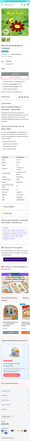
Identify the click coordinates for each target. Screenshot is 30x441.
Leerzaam (12, 235)
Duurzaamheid (6, 233)
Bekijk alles (26, 298)
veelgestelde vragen (17, 92)
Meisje (16, 235)
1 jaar (4, 230)
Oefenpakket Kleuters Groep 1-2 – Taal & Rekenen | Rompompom (10, 324)
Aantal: (3, 68)
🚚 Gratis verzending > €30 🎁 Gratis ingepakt (15, 1)
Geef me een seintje (15, 77)
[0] (27, 5)
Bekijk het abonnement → (12, 375)
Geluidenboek (19, 167)
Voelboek (18, 169)
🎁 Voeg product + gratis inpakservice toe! (15, 259)
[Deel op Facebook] (20, 97)
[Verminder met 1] (7, 68)
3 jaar (13, 230)
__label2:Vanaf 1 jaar (20, 230)
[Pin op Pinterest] (22, 97)
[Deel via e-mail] (28, 97)
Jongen (24, 233)
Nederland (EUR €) (6, 416)
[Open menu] (2, 4)
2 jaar (8, 230)
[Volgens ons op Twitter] (5, 424)
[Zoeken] (22, 4)
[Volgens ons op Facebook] (2, 424)
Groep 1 (19, 233)
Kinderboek (5, 235)
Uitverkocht (15, 74)
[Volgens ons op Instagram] (8, 424)
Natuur (21, 235)
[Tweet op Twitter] (25, 97)
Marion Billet (5, 54)
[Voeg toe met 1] (14, 68)
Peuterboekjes (6, 238)
